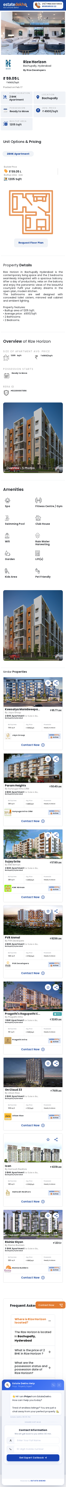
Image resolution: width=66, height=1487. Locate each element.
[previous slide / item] (3, 33)
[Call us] (53, 1385)
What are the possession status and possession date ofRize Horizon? (31, 1368)
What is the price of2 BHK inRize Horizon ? (30, 1352)
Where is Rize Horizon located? (30, 1321)
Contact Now (46, 1305)
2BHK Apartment (18, 154)
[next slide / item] (62, 33)
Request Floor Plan (30, 242)
